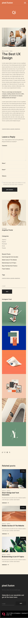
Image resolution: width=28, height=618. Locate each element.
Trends (4, 248)
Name (4, 163)
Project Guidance (6, 269)
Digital (4, 241)
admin (8, 490)
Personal (4, 243)
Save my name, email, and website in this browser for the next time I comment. (14, 183)
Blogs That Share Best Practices (9, 266)
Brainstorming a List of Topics (9, 263)
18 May (23, 471)
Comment (4, 145)
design (8, 129)
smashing (17, 129)
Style (11, 51)
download (24, 613)
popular (12, 129)
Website (4, 176)
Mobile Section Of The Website (9, 260)
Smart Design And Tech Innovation (10, 257)
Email (4, 169)
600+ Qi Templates (15, 613)
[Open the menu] (25, 2)
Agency (4, 239)
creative (4, 129)
